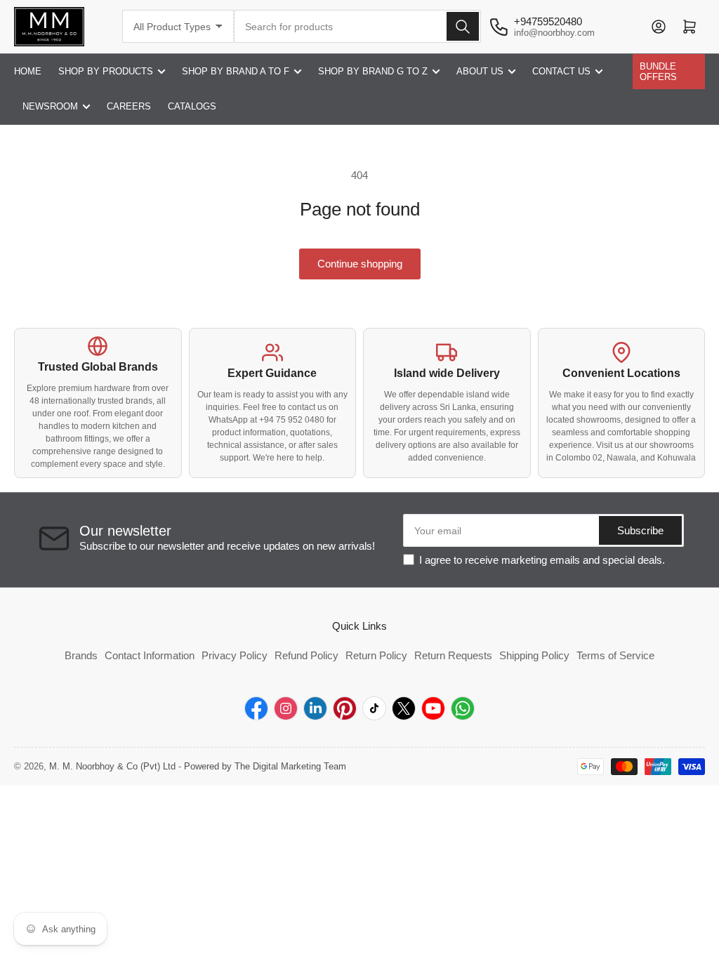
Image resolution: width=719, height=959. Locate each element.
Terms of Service (615, 655)
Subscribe (640, 530)
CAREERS (129, 106)
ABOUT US (479, 71)
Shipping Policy (534, 655)
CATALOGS (192, 106)
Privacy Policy (235, 655)
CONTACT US (561, 71)
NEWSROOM (50, 106)
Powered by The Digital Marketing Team (265, 766)
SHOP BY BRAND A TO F (235, 71)
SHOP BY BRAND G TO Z (373, 71)
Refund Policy (306, 655)
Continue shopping (359, 264)
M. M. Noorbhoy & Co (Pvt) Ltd (112, 766)
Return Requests (453, 655)
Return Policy (376, 655)
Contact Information (149, 655)
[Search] (462, 26)
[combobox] (358, 26)
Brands (81, 655)
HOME (27, 71)
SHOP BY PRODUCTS (105, 71)
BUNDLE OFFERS (658, 71)
